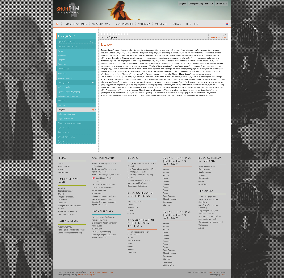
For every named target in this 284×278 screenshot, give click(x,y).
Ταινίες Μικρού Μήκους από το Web (106, 175)
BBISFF (166, 169)
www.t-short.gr (95, 272)
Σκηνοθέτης (63, 69)
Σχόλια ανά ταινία (99, 190)
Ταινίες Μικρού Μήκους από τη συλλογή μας (104, 165)
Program (166, 187)
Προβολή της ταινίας (218, 37)
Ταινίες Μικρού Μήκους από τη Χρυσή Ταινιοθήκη (104, 170)
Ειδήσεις (182, 4)
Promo (165, 190)
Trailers (61, 194)
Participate (132, 252)
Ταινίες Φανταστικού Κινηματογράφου (207, 167)
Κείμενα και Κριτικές (66, 114)
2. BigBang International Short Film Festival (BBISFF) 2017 (141, 170)
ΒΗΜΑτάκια (62, 200)
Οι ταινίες (131, 213)
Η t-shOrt (209, 4)
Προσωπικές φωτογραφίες (69, 92)
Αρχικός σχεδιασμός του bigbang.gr (208, 206)
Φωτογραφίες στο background (211, 222)
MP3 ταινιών (97, 193)
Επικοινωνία (221, 4)
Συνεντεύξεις (97, 229)
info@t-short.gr (107, 272)
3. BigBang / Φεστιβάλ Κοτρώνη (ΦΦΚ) (140, 176)
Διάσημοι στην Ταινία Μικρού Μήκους (69, 207)
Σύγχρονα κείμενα (65, 118)
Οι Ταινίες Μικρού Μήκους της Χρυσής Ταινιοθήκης (104, 218)
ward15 (223, 275)
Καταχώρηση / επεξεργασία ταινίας (71, 230)
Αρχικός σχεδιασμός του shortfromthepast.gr (208, 212)
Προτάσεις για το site (66, 214)
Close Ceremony (170, 199)
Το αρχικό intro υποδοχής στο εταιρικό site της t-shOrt (210, 217)
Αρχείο (201, 181)
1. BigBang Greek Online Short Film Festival (142, 165)
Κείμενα (61, 100)
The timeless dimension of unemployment (138, 233)
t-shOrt (209, 272)
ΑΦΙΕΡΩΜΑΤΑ (144, 24)
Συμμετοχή (203, 184)
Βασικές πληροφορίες (67, 46)
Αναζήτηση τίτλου (65, 227)
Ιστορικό (131, 210)
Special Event (168, 265)
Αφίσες (201, 228)
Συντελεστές (63, 55)
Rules (130, 243)
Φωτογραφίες (64, 82)
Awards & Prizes (134, 241)
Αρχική (57, 23)
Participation (168, 262)
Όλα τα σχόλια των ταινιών (102, 188)
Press (165, 193)
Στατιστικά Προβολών (207, 197)
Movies (130, 238)
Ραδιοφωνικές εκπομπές (67, 211)
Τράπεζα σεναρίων (65, 191)
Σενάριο (61, 105)
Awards (166, 175)
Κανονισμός (132, 205)
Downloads (167, 202)
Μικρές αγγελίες (196, 4)
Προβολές (62, 64)
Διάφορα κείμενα (65, 78)
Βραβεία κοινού (205, 172)
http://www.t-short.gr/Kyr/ (87, 275)
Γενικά (60, 51)
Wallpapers (203, 225)
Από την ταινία (64, 87)
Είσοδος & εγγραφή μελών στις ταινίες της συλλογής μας (104, 197)
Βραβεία (61, 60)
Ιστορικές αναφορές (66, 197)
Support (131, 249)
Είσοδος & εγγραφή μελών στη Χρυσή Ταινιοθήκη (104, 203)
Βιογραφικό (62, 73)
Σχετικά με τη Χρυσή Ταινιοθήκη (104, 223)
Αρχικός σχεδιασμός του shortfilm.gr (208, 201)
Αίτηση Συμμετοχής (135, 202)
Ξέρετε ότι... (62, 203)
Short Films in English (227, 23)
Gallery (130, 246)
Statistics (166, 205)
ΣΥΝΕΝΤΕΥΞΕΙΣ (161, 24)
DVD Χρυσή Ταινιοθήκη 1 (102, 232)
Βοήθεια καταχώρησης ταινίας (70, 233)
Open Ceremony (169, 196)
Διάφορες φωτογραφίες (68, 96)
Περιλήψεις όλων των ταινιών (103, 185)
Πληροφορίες (133, 208)
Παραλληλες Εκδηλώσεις (137, 186)
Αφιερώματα (97, 226)
